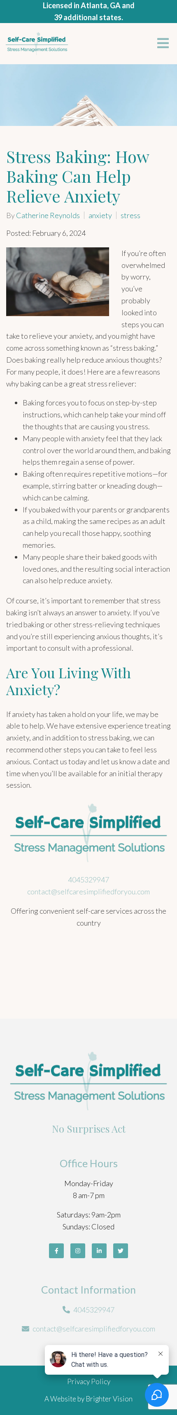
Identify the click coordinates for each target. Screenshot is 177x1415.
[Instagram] (77, 1250)
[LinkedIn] (99, 1250)
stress (130, 215)
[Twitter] (120, 1250)
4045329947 (88, 879)
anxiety (100, 215)
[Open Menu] (163, 44)
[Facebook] (56, 1250)
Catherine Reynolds (48, 215)
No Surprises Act (89, 1128)
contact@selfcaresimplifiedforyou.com (88, 891)
